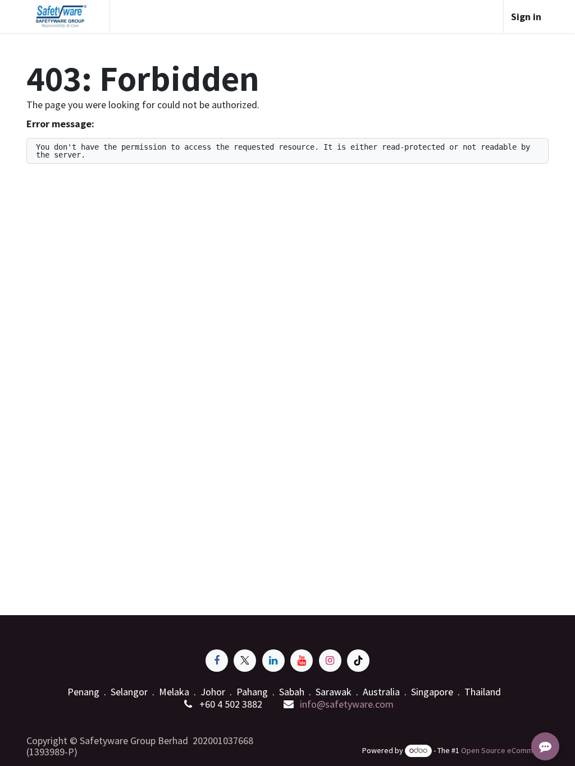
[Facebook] (217, 660)
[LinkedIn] (273, 660)
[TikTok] (358, 660)
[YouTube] (301, 660)
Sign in (526, 16)
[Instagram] (330, 660)
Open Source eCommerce (505, 750)
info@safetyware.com (347, 704)
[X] (245, 660)
